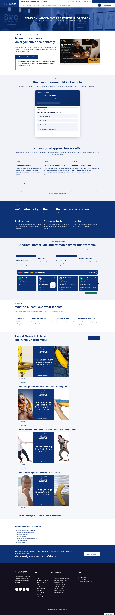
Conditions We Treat (65, 5)
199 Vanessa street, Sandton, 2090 (86, 584)
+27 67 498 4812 (82, 579)
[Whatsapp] (109, 1)
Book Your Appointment (33, 5)
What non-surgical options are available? (25, 532)
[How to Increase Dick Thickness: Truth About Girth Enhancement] (43, 419)
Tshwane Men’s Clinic (59, 582)
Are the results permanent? (21, 534)
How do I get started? (20, 542)
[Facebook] (100, 1)
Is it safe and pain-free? (21, 536)
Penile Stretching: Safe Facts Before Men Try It (39, 473)
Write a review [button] (92, 272)
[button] (98, 284)
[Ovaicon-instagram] (106, 1)
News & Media (40, 592)
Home (22, 5)
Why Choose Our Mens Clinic (49, 5)
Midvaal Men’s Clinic (59, 592)
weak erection (83, 172)
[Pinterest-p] (103, 1)
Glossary (39, 594)
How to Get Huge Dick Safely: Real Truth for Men (39, 516)
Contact (38, 586)
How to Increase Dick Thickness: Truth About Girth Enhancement (47, 430)
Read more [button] (20, 289)
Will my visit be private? (21, 540)
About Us (39, 578)
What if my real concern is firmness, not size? (26, 538)
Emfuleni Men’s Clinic (59, 586)
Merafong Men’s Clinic (59, 590)
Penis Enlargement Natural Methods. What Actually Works (44, 387)
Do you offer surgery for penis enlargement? (26, 530)
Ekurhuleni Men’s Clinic (59, 584)
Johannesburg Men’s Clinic (60, 580)
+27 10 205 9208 (106, 5)
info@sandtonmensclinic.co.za (73, 1)
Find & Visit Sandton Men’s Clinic (62, 578)
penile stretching (62, 193)
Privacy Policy (40, 596)
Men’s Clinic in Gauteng (42, 580)
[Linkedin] (97, 1)
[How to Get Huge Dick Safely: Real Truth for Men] (43, 505)
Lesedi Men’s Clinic (58, 588)
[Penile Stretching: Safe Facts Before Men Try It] (43, 462)
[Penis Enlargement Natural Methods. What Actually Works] (43, 376)
